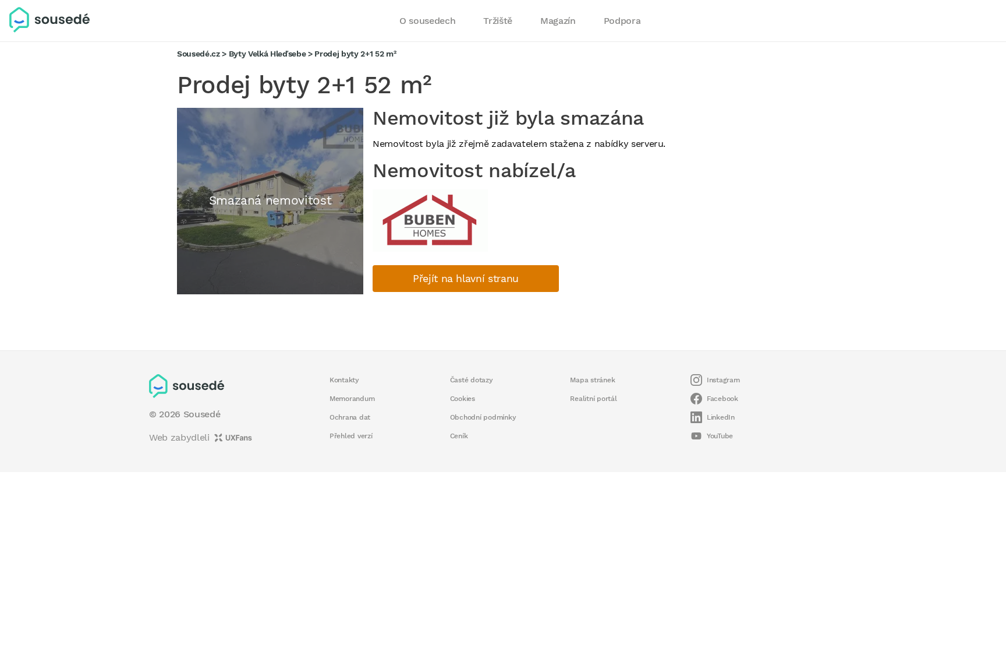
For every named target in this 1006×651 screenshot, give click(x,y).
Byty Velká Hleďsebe (267, 53)
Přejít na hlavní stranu (466, 278)
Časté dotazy (471, 380)
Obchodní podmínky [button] (483, 417)
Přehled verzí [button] (351, 436)
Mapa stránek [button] (592, 380)
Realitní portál (593, 399)
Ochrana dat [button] (350, 417)
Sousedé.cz (198, 53)
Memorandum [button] (352, 399)
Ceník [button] (459, 436)
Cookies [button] (462, 399)
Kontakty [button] (344, 380)
